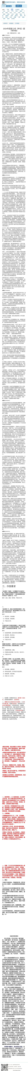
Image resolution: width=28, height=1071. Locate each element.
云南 (11, 17)
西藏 (15, 17)
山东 (4, 11)
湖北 (21, 14)
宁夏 (19, 17)
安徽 (6, 12)
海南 (4, 14)
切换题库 (8, 6)
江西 (12, 14)
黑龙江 (16, 15)
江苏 (8, 11)
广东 (12, 11)
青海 (8, 18)
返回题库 (11, 23)
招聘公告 (18, 6)
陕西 (6, 17)
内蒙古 (7, 15)
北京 (11, 12)
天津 (19, 12)
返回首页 (5, 23)
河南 (8, 14)
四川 (17, 11)
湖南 (17, 14)
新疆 (23, 17)
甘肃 (4, 18)
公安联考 (17, 9)
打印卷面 (17, 23)
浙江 (22, 9)
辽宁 (15, 12)
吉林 (12, 15)
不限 (8, 9)
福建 (21, 11)
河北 (23, 12)
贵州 (21, 15)
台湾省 (13, 18)
